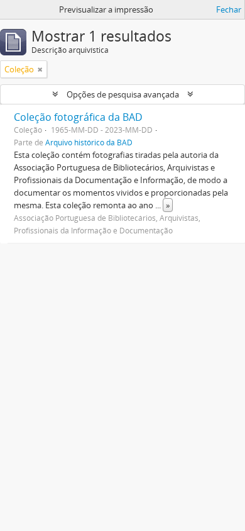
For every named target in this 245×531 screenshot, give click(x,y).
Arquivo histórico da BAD (89, 142)
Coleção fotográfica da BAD (78, 117)
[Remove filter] (40, 69)
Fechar (228, 9)
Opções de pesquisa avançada (123, 94)
